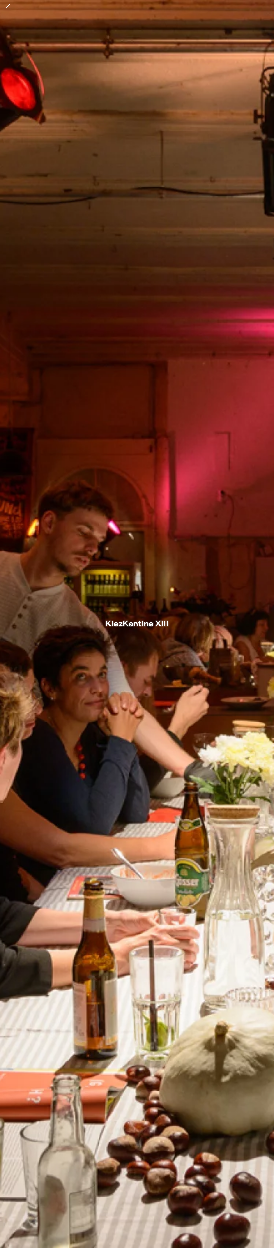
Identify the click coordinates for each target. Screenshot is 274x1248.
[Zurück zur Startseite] (8, 6)
